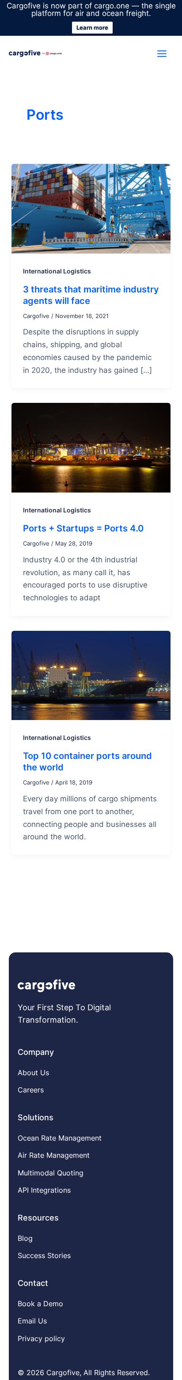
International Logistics (57, 271)
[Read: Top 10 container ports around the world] (91, 674)
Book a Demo (40, 1303)
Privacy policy (41, 1338)
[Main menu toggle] (162, 53)
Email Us (32, 1320)
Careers (31, 1089)
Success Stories (44, 1255)
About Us (33, 1072)
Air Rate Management (54, 1155)
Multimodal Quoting (50, 1172)
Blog (25, 1238)
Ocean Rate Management (60, 1138)
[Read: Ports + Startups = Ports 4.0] (91, 447)
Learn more (92, 27)
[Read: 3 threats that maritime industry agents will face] (91, 208)
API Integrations (44, 1190)
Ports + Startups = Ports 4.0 (83, 528)
